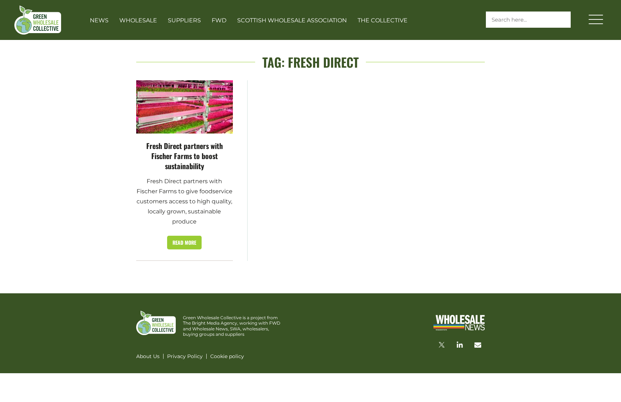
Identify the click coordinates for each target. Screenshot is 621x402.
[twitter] (441, 345)
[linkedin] (459, 345)
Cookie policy (227, 356)
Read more (184, 242)
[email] (477, 345)
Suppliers (184, 20)
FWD (219, 20)
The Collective (383, 20)
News (99, 20)
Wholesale (138, 20)
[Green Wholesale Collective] (37, 20)
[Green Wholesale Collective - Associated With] (459, 322)
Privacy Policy (185, 356)
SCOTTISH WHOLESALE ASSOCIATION (292, 20)
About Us (148, 356)
